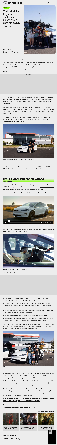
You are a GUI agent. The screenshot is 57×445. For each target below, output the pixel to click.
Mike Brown (8, 49)
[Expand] (50, 431)
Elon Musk (14, 438)
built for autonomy (22, 99)
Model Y (17, 69)
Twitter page (31, 63)
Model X (17, 65)
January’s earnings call (47, 187)
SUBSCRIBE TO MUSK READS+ (12, 399)
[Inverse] (15, 3)
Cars (5, 438)
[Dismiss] (54, 431)
